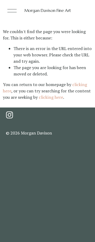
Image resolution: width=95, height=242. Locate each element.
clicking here (51, 97)
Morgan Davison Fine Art (47, 10)
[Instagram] (9, 115)
